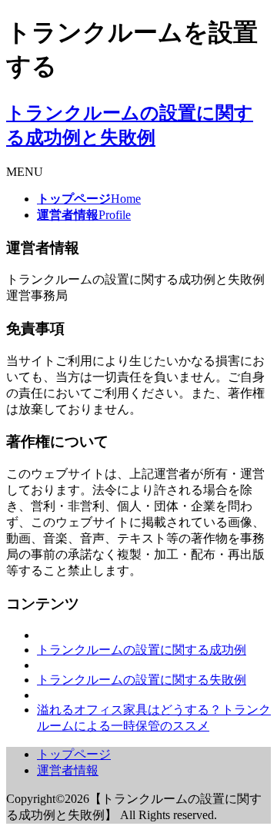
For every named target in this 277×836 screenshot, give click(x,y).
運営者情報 (67, 770)
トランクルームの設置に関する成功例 (141, 649)
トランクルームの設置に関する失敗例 (141, 679)
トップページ (74, 754)
